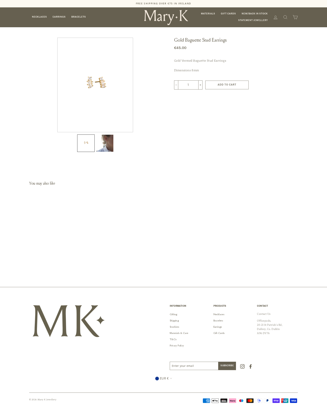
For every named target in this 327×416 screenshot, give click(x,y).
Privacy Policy (177, 345)
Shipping (174, 321)
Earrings (59, 17)
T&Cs (173, 339)
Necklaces (39, 17)
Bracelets (78, 17)
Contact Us (263, 314)
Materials (208, 14)
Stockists (174, 327)
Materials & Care (179, 333)
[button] (86, 143)
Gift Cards (228, 14)
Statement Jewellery (253, 20)
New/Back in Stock (255, 14)
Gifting (173, 314)
